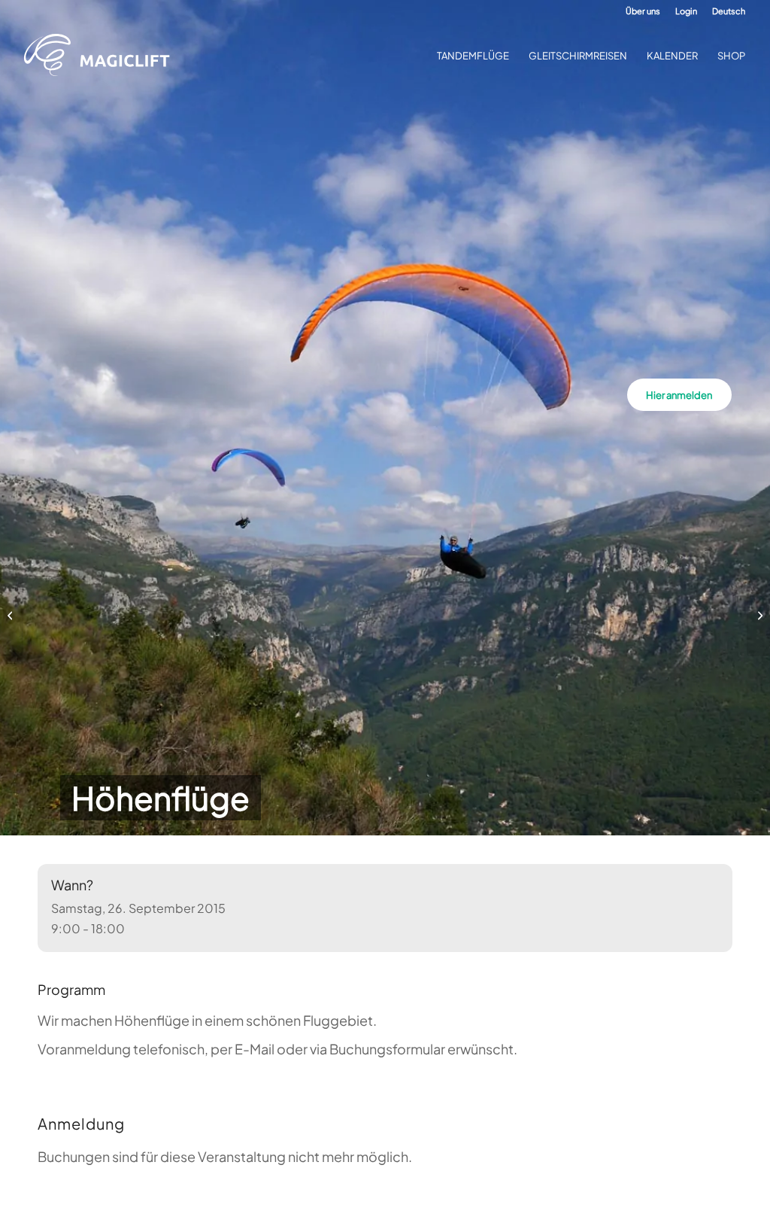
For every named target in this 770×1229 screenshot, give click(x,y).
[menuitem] (643, 11)
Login (686, 11)
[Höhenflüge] (11, 614)
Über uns (643, 11)
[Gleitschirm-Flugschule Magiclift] (101, 56)
